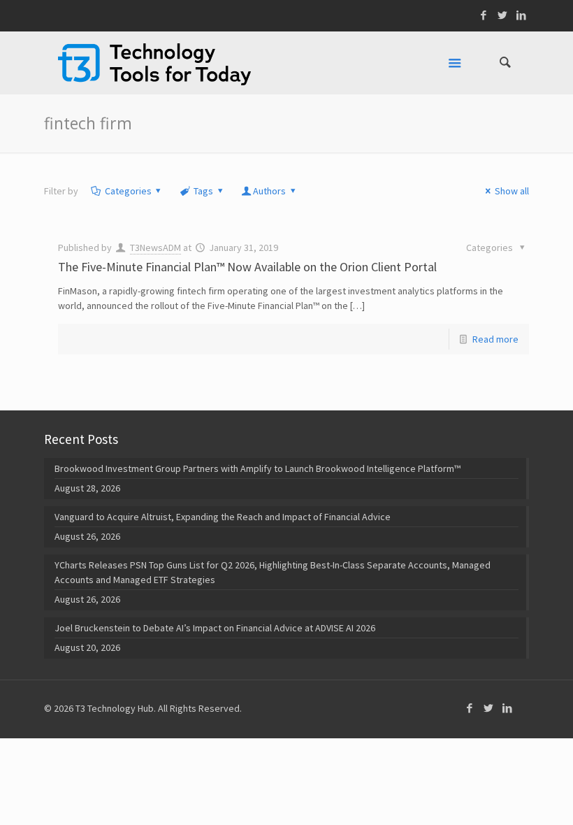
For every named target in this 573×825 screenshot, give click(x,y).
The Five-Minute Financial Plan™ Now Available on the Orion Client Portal (247, 267)
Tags (203, 191)
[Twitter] (502, 15)
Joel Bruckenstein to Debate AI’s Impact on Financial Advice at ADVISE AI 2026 (215, 628)
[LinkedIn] (521, 15)
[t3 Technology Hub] (154, 62)
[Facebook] (484, 15)
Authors (269, 191)
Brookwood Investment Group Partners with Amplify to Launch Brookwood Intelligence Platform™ (257, 468)
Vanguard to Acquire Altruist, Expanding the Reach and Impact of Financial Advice (223, 516)
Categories (128, 191)
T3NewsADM (155, 247)
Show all (512, 191)
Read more (495, 339)
